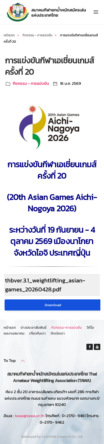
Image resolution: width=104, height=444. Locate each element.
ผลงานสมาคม (14, 333)
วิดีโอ (90, 327)
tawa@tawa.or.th (30, 416)
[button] (95, 12)
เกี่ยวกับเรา (37, 333)
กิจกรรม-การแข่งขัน (66, 327)
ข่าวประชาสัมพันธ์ (33, 327)
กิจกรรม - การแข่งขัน (31, 83)
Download (53, 305)
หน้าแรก (10, 327)
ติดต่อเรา (58, 333)
